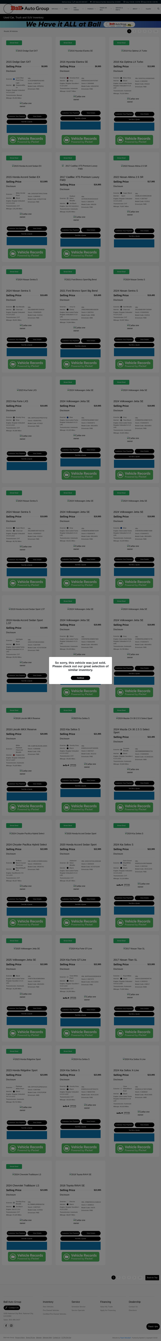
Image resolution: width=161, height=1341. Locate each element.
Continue (80, 678)
